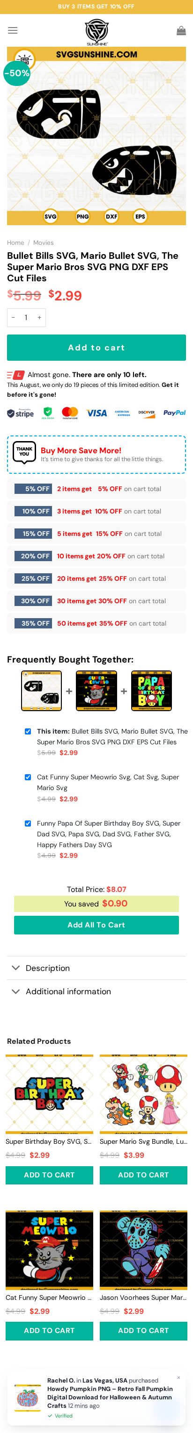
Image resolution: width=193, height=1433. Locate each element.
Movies (43, 243)
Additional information (68, 991)
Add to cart (97, 347)
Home (15, 243)
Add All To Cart (96, 925)
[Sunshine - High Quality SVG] (97, 30)
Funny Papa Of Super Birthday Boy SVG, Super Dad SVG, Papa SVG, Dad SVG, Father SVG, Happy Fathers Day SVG (108, 834)
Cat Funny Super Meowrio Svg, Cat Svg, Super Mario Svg (108, 782)
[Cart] (181, 30)
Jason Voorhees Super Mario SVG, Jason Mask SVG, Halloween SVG (143, 1297)
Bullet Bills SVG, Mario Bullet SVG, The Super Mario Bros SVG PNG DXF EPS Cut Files (112, 736)
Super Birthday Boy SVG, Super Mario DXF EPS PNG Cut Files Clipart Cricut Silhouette (49, 1141)
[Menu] (12, 30)
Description (48, 968)
